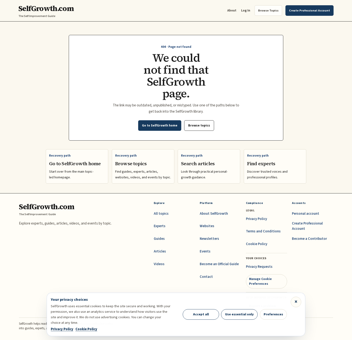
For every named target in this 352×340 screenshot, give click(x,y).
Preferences (273, 314)
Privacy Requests (259, 266)
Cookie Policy (256, 244)
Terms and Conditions (263, 231)
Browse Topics (268, 10)
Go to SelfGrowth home (159, 125)
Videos (159, 264)
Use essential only (239, 314)
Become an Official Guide (219, 264)
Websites (207, 226)
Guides (159, 238)
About (231, 10)
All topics (161, 213)
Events (205, 251)
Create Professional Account (307, 226)
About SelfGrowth (214, 213)
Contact (206, 276)
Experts (159, 226)
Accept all (201, 314)
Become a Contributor (309, 238)
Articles (160, 251)
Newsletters (209, 238)
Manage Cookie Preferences (260, 281)
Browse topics (199, 125)
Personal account (305, 213)
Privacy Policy (256, 218)
